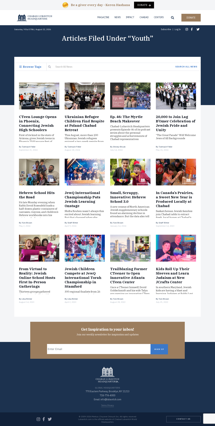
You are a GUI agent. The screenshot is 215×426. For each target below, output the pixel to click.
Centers (159, 17)
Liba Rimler (27, 299)
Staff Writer (73, 222)
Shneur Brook (119, 146)
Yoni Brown (27, 222)
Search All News (186, 66)
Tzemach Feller (28, 146)
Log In (178, 29)
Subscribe (166, 29)
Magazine (103, 17)
